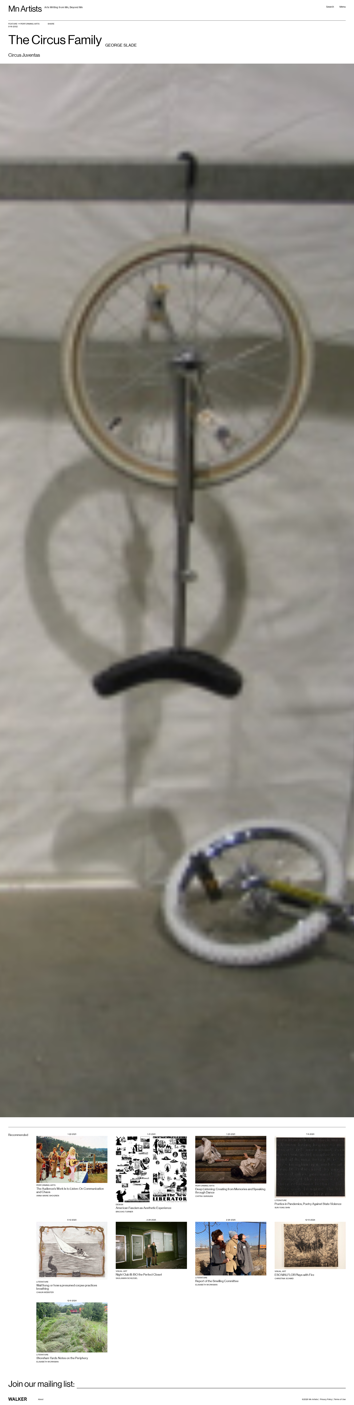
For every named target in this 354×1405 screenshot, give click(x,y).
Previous (88, 398)
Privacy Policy (326, 1399)
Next (265, 398)
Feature (12, 24)
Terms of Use (340, 1399)
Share (51, 24)
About (40, 1399)
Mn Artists (25, 9)
